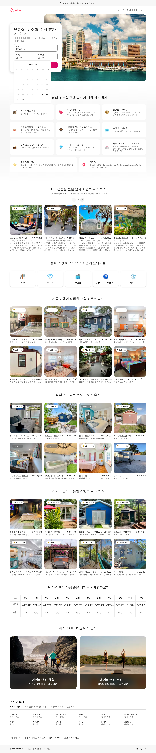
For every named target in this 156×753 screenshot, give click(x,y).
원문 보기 (92, 3)
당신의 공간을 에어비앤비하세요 (130, 10)
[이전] (74, 200)
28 (42, 94)
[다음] (82, 200)
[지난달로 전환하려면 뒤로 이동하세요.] (18, 64)
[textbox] (25, 57)
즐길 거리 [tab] (70, 707)
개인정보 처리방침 (34, 749)
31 (23, 100)
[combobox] (36, 48)
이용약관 (47, 749)
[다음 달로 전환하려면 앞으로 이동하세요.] (46, 64)
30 (18, 100)
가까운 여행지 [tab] (15, 707)
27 (37, 94)
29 (47, 94)
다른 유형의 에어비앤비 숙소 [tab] (35, 707)
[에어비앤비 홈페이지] (16, 10)
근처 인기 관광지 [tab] (56, 707)
